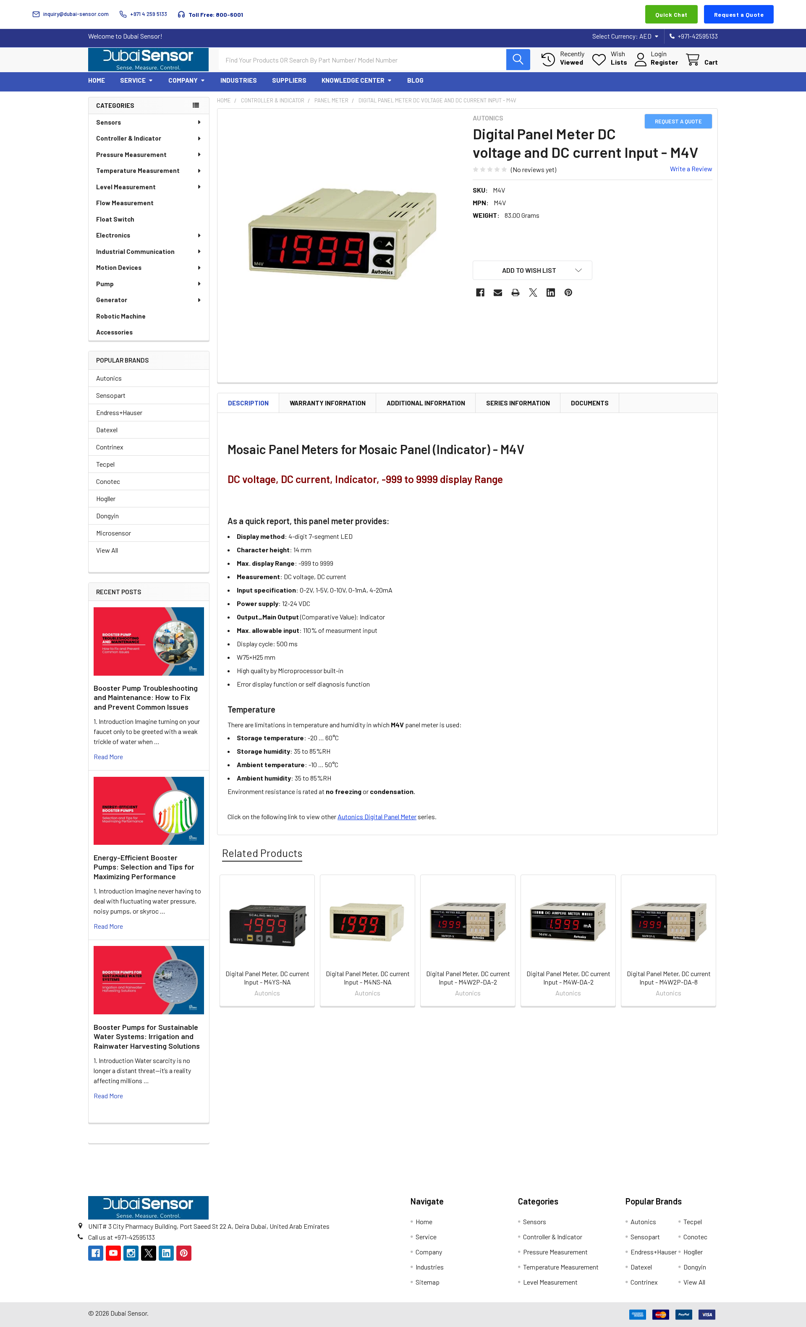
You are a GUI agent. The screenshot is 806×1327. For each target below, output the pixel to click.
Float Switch (115, 219)
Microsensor (113, 533)
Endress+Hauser (119, 412)
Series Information (518, 403)
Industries (238, 80)
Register (664, 62)
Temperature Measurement (138, 170)
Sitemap (428, 1282)
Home (96, 80)
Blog (415, 80)
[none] (342, 234)
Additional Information (426, 403)
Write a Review (691, 168)
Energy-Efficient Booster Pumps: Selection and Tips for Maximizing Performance (144, 867)
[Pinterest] (568, 292)
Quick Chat (671, 14)
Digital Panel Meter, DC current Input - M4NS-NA (368, 977)
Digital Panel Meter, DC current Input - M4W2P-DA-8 (669, 977)
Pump (105, 283)
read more (108, 756)
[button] (533, 270)
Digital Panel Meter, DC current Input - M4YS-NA (267, 977)
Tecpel (105, 464)
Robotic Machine (121, 316)
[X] (533, 292)
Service (133, 80)
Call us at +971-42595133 (121, 1237)
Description (248, 403)
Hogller (105, 498)
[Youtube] (113, 1253)
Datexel (107, 430)
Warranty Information (328, 403)
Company (183, 80)
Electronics (113, 235)
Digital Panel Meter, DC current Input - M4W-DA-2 (568, 977)
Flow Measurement (125, 202)
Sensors (108, 122)
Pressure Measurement (131, 154)
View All (107, 550)
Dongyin (107, 516)
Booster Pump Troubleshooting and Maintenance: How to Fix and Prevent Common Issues (146, 697)
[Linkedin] (550, 292)
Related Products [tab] (262, 852)
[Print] (515, 292)
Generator (111, 299)
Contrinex (109, 447)
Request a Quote (739, 14)
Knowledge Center (353, 80)
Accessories (114, 332)
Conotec (108, 481)
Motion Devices (118, 267)
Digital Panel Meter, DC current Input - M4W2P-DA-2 (468, 977)
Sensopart (111, 395)
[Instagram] (131, 1253)
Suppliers (289, 80)
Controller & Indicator (128, 138)
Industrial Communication (135, 251)
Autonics (109, 378)
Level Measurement (126, 187)
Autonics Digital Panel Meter (377, 816)
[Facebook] (480, 292)
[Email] (497, 292)
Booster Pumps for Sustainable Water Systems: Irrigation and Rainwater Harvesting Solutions (147, 1036)
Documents (590, 403)
